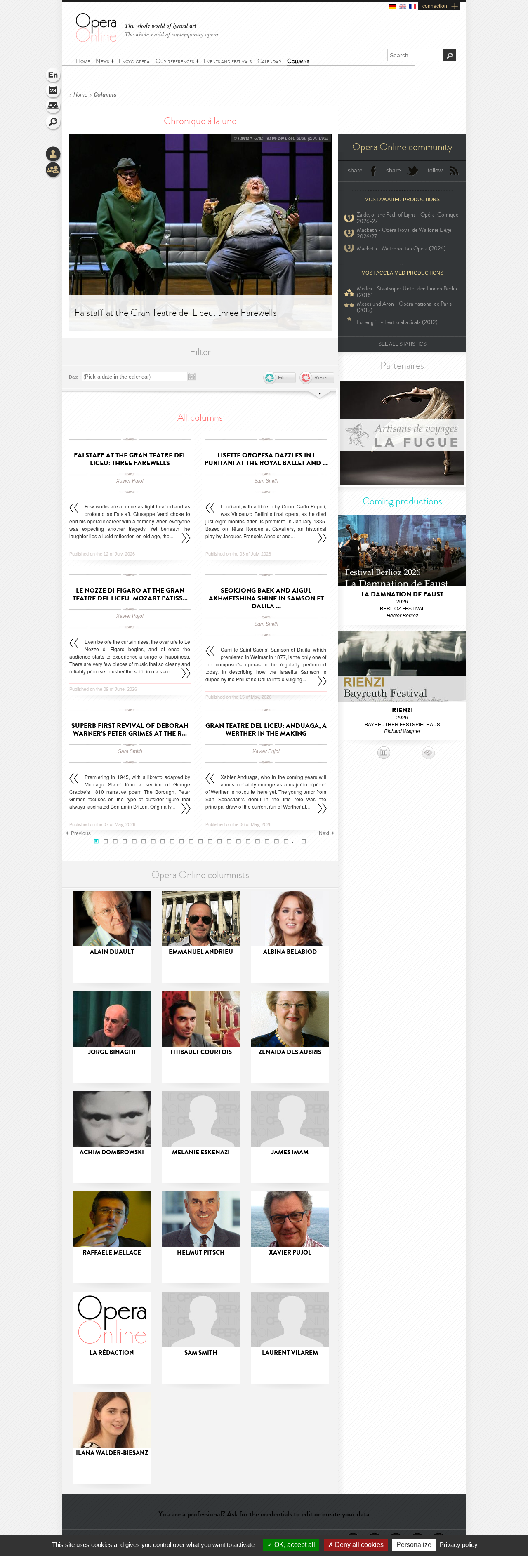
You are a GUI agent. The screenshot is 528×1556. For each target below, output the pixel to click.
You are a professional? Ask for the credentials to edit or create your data (264, 1514)
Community (53, 170)
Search (53, 123)
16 (238, 841)
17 (248, 841)
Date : (75, 376)
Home (80, 94)
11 (191, 841)
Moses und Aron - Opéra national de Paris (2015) (404, 307)
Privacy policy (459, 1544)
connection (434, 6)
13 (210, 841)
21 (286, 841)
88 (304, 841)
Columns (105, 94)
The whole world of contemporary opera (171, 34)
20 (276, 841)
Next (324, 833)
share (355, 170)
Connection (53, 154)
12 (200, 841)
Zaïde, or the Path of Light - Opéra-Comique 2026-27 (407, 218)
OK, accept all (294, 1544)
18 (257, 841)
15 (229, 841)
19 (267, 841)
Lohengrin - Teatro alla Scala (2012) (397, 322)
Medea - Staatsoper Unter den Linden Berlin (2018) (407, 292)
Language (53, 76)
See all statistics (402, 344)
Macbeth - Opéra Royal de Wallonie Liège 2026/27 (404, 233)
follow (435, 170)
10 (181, 841)
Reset (321, 378)
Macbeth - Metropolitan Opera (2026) (401, 248)
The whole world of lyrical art (160, 26)
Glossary (53, 107)
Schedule (53, 91)
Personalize (413, 1544)
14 (219, 841)
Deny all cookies (358, 1544)
